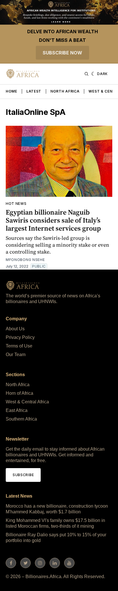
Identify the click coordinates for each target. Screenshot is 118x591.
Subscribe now (62, 53)
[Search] (86, 74)
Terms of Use (19, 345)
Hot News (16, 203)
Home (11, 91)
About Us (15, 328)
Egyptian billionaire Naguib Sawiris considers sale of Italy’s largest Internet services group (53, 220)
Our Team (15, 354)
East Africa (16, 410)
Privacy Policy (20, 337)
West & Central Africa (27, 401)
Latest (33, 91)
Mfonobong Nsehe (25, 260)
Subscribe (23, 475)
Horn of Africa (19, 393)
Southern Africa (21, 419)
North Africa (64, 91)
